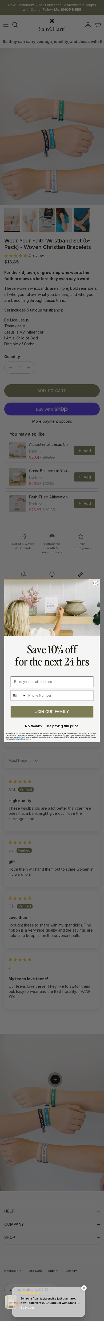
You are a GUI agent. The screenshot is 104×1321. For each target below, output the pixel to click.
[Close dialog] (95, 583)
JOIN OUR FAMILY (52, 711)
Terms (28, 739)
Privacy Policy (18, 739)
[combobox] (18, 695)
